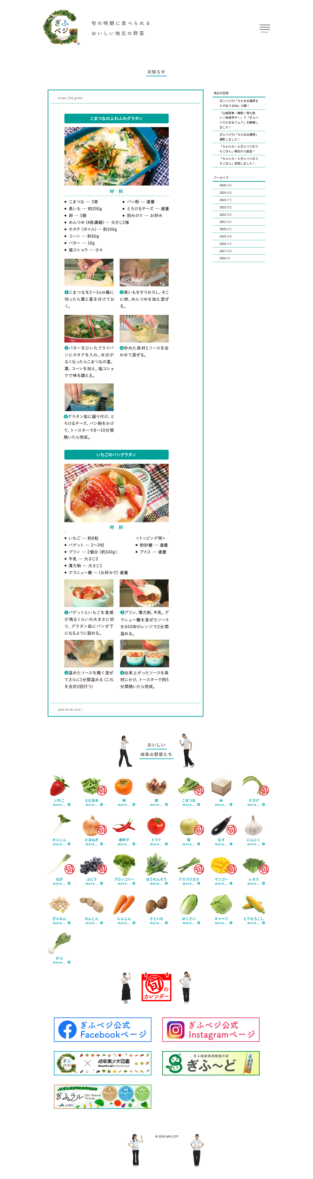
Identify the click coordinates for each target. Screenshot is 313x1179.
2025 (223, 192)
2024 (223, 200)
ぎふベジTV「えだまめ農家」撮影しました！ (239, 136)
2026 (223, 185)
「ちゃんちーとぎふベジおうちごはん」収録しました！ (239, 160)
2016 (223, 258)
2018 (223, 243)
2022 (223, 214)
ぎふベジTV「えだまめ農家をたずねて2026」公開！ (239, 103)
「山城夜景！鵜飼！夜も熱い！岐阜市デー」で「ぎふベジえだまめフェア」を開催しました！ (239, 120)
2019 (223, 236)
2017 (223, 251)
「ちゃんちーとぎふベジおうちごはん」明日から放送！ (239, 148)
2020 (223, 229)
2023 (223, 207)
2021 (223, 221)
